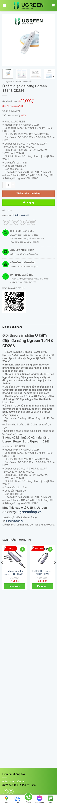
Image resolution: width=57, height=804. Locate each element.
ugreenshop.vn (29, 512)
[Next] (49, 40)
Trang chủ (7, 81)
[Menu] (4, 5)
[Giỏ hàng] (53, 5)
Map (6, 802)
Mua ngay (29, 202)
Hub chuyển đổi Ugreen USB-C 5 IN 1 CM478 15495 (14, 573)
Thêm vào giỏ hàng (28, 193)
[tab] (28, 327)
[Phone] (28, 797)
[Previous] (7, 40)
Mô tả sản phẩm (12, 326)
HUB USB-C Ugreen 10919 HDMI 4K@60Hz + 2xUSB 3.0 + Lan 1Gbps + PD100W (42, 573)
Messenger (39, 802)
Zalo (17, 802)
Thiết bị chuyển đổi (23, 81)
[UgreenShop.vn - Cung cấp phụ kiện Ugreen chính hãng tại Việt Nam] (29, 5)
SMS (50, 802)
